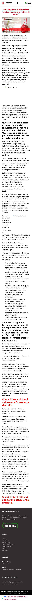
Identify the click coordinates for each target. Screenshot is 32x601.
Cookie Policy (24, 593)
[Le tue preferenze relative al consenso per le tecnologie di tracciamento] (2, 598)
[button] (17, 3)
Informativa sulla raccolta (9, 599)
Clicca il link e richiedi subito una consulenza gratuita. (15, 499)
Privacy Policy (17, 593)
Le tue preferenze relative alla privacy (17, 596)
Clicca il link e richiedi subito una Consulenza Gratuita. (15, 402)
